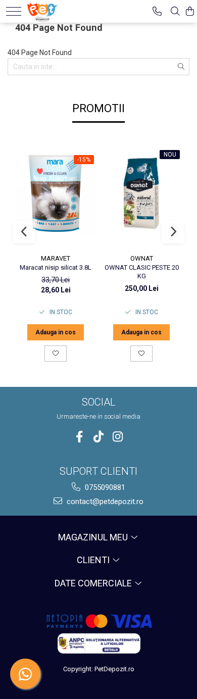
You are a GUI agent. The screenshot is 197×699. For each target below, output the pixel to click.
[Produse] (13, 11)
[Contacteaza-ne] (157, 11)
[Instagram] (118, 436)
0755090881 (104, 487)
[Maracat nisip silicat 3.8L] (55, 193)
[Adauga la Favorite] (55, 353)
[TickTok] (99, 436)
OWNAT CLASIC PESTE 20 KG (142, 272)
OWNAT (141, 258)
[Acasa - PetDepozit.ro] (58, 10)
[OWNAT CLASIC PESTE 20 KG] (141, 193)
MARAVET (55, 258)
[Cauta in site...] (175, 11)
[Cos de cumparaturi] (190, 11)
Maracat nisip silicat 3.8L (55, 267)
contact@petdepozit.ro (104, 501)
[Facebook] (79, 436)
